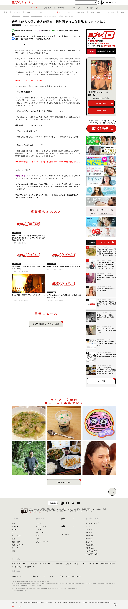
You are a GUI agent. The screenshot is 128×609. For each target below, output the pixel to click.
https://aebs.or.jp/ (35, 513)
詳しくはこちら (17, 606)
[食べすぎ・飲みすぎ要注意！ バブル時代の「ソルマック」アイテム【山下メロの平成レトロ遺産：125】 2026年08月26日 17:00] (99, 423)
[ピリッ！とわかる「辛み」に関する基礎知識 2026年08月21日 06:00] (99, 458)
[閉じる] (115, 604)
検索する (96, 2)
